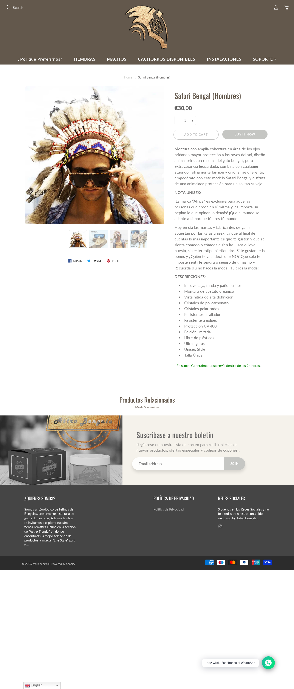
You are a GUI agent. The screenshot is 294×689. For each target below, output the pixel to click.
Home (128, 77)
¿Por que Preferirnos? (40, 59)
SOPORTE (263, 59)
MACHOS (116, 59)
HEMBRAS (84, 59)
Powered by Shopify (63, 564)
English (36, 685)
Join (235, 463)
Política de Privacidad (168, 509)
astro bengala (41, 564)
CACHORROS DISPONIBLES (166, 59)
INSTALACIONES (224, 59)
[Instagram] (220, 526)
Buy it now (245, 134)
